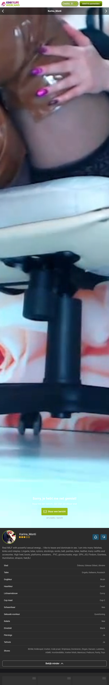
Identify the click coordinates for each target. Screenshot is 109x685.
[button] (96, 537)
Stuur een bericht (57, 511)
